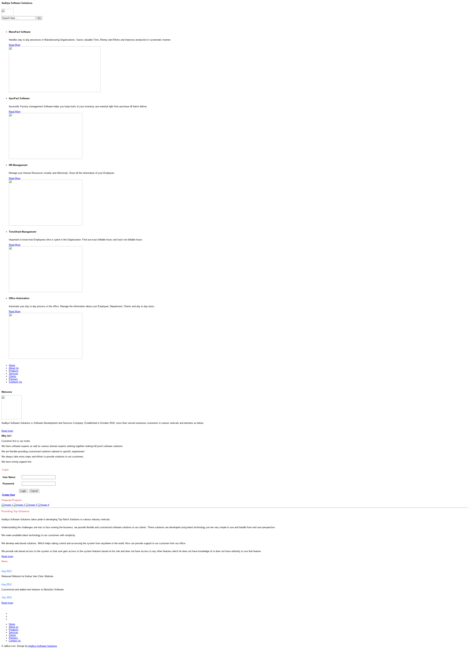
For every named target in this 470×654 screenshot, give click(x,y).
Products (13, 629)
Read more (7, 431)
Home (12, 624)
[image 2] (19, 505)
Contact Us (15, 640)
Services (13, 632)
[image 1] (7, 505)
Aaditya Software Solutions (42, 646)
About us (13, 627)
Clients (12, 635)
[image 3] (31, 505)
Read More (14, 45)
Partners (13, 638)
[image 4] (43, 505)
